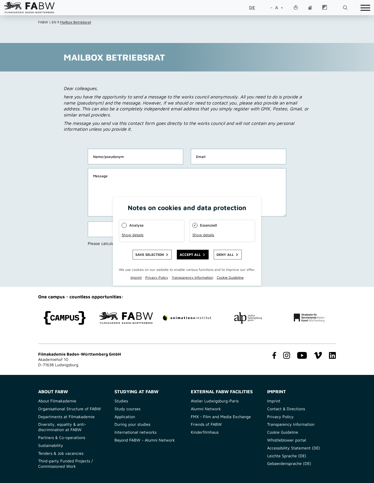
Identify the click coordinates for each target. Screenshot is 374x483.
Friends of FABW (206, 424)
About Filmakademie (57, 401)
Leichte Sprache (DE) (286, 455)
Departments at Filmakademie (66, 416)
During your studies (132, 424)
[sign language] (310, 8)
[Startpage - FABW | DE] (29, 7)
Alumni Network (206, 408)
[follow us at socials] (273, 356)
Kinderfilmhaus (205, 432)
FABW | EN (47, 22)
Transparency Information (290, 424)
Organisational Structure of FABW (69, 408)
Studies (121, 401)
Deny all (225, 255)
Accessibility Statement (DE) (293, 448)
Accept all (190, 255)
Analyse (136, 225)
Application (124, 416)
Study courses (127, 408)
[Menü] (365, 8)
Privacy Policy (280, 416)
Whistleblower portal (286, 440)
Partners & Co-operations (61, 437)
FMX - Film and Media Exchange (221, 416)
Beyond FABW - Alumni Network (144, 440)
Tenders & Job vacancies (60, 453)
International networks (135, 432)
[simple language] (295, 7)
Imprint (273, 401)
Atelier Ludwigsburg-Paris (215, 401)
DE (252, 7)
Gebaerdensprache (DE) (289, 463)
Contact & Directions (286, 408)
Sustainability (50, 445)
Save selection (149, 255)
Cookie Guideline (282, 432)
